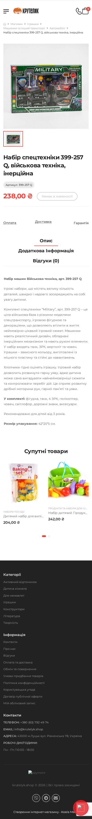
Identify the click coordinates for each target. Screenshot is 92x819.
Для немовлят (13, 595)
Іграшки (33, 24)
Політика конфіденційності (24, 683)
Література (11, 616)
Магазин (16, 24)
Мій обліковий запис (19, 703)
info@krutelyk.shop (28, 729)
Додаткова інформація (46, 250)
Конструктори (14, 609)
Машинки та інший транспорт (24, 28)
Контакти (10, 642)
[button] (44, 536)
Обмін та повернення (19, 669)
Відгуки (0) (46, 260)
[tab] (46, 241)
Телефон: (11, 722)
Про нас (9, 649)
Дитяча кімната (15, 588)
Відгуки (9, 655)
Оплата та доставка (18, 662)
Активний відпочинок (20, 582)
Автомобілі (57, 28)
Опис (46, 240)
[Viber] (36, 798)
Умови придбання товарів (23, 676)
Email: (8, 729)
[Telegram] (46, 798)
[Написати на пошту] (56, 798)
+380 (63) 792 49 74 (34, 722)
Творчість (10, 622)
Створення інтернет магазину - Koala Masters (47, 812)
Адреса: (10, 736)
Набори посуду (14, 511)
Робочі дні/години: (20, 743)
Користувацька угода (19, 689)
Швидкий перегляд (24, 503)
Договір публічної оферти (22, 696)
